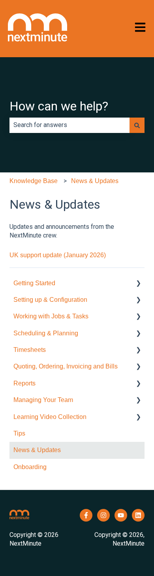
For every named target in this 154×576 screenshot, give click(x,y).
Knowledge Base (33, 181)
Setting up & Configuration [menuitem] (50, 299)
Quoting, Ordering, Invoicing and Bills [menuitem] (65, 366)
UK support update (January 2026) (57, 255)
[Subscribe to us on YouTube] (121, 515)
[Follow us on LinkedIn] (138, 515)
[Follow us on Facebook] (86, 515)
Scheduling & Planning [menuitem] (45, 333)
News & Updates (94, 181)
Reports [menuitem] (24, 383)
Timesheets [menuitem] (29, 349)
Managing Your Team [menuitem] (43, 399)
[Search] (137, 125)
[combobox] (69, 125)
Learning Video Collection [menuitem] (49, 416)
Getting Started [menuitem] (34, 283)
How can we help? (58, 106)
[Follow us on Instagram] (103, 515)
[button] (138, 284)
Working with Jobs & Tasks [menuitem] (50, 316)
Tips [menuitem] (19, 433)
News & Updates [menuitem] (37, 450)
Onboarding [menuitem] (30, 467)
